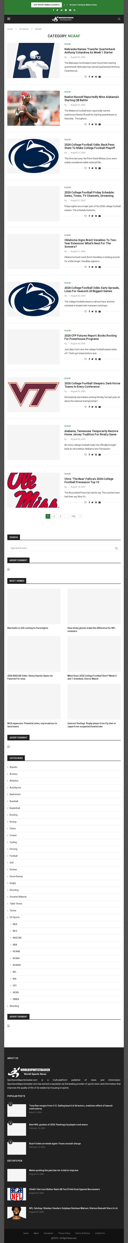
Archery (13, 774)
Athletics (14, 780)
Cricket (13, 835)
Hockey (13, 869)
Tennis (13, 910)
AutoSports (15, 787)
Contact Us (100, 1233)
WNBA (16, 999)
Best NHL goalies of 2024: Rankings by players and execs (58, 1124)
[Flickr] (66, 10)
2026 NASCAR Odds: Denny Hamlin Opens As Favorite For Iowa (30, 677)
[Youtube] (70, 10)
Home (10, 29)
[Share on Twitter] (92, 76)
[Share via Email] (99, 76)
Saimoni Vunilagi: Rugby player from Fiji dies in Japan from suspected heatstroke (91, 725)
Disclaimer (48, 1233)
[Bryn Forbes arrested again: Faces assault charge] (16, 1148)
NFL (14, 972)
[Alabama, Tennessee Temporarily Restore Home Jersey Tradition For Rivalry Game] (33, 442)
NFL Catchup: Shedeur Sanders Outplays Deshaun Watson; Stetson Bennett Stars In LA (73, 1208)
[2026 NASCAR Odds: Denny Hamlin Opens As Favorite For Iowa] (34, 654)
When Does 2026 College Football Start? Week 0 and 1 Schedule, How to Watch (91, 677)
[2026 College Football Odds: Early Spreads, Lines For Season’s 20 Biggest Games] (33, 299)
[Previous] (64, 4)
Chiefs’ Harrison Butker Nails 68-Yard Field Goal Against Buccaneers (64, 1189)
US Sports (24, 29)
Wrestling (14, 1006)
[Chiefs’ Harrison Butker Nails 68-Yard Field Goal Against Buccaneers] (16, 1194)
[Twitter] (57, 10)
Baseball (14, 801)
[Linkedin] (61, 10)
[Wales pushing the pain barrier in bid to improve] (16, 1175)
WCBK (16, 992)
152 (73, 516)
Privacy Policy (64, 1233)
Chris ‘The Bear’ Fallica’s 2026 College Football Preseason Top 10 (88, 480)
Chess (13, 828)
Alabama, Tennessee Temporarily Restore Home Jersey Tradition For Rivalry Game (91, 432)
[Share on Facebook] (89, 76)
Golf (12, 862)
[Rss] (74, 10)
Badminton (15, 794)
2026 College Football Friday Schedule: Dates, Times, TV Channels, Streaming (89, 194)
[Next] (67, 4)
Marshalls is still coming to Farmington (27, 628)
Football (13, 856)
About (36, 1233)
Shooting (14, 890)
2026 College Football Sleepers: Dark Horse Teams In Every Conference (92, 385)
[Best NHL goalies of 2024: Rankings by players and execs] (16, 1129)
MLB (15, 924)
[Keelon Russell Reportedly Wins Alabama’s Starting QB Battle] (33, 108)
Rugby (13, 883)
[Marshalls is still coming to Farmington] (34, 606)
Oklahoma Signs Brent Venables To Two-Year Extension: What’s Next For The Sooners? (90, 243)
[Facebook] (53, 10)
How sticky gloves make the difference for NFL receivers (91, 629)
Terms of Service (82, 1233)
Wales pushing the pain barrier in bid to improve (53, 1170)
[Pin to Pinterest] (96, 76)
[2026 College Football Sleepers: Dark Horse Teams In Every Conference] (33, 394)
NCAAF (16, 958)
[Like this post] (85, 76)
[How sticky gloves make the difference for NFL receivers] (94, 606)
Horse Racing (16, 876)
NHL (15, 979)
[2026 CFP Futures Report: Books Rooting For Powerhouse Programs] (33, 346)
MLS (15, 931)
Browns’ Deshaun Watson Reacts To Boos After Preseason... (96, 5)
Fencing (13, 849)
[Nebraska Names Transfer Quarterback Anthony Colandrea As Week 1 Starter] (33, 60)
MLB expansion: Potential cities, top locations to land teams (32, 725)
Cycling (13, 842)
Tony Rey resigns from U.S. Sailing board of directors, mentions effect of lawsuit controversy (71, 1107)
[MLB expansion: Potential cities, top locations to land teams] (34, 701)
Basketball (15, 808)
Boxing (13, 821)
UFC (15, 985)
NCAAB (16, 951)
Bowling (13, 815)
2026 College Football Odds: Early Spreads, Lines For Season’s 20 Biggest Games (91, 289)
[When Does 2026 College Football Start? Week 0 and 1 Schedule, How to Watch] (94, 654)
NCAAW (17, 965)
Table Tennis (16, 903)
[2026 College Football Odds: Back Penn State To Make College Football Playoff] (33, 156)
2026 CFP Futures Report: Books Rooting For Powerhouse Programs (90, 337)
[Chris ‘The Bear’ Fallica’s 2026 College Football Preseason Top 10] (33, 490)
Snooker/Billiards (18, 896)
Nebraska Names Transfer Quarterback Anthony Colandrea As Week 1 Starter (89, 50)
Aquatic (13, 767)
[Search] (119, 18)
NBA (15, 944)
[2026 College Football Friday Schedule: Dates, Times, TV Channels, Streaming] (33, 203)
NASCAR (17, 938)
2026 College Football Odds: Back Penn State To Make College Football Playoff (89, 146)
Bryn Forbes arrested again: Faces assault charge (55, 1143)
